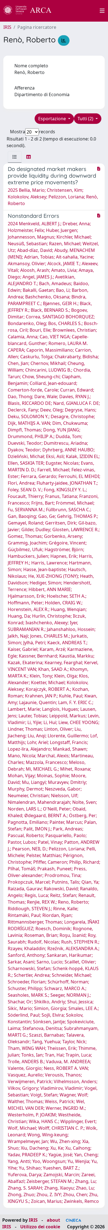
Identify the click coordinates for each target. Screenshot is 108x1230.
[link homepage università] (78, 10)
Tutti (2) (86, 119)
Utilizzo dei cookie (40, 1227)
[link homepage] (30, 10)
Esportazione (52, 119)
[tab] (15, 157)
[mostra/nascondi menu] (102, 11)
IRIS (7, 27)
